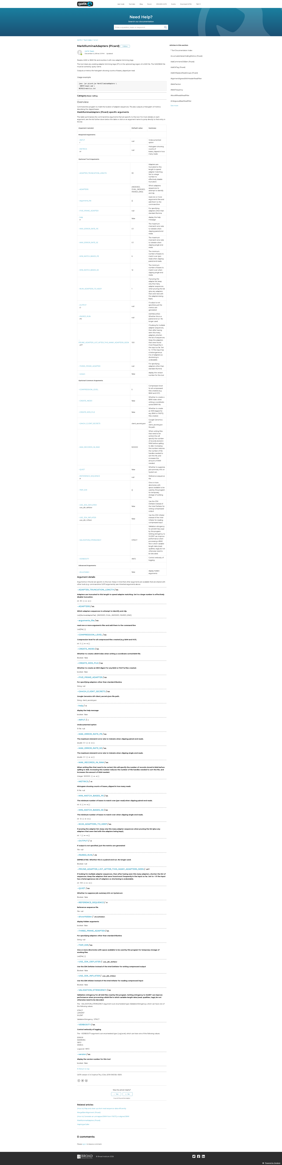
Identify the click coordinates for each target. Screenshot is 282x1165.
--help (81, 217)
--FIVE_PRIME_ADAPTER (88, 211)
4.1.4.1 (96, 40)
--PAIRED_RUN (85, 316)
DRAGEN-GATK (161, 4)
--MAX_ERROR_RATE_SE (88, 243)
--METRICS (83, 149)
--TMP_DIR (83, 490)
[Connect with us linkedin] (203, 1156)
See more (174, 106)
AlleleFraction (176, 84)
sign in (84, 1144)
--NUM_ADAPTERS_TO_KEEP (90, 289)
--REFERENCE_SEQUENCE (89, 476)
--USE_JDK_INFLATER (87, 518)
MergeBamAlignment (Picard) (88, 1112)
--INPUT (82, 140)
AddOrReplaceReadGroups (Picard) (184, 73)
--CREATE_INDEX (85, 401)
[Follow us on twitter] (193, 1156)
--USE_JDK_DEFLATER (88, 505)
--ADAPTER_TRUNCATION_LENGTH (93, 173)
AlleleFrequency (177, 90)
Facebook (78, 1082)
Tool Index (132, 4)
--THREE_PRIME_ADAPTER (89, 366)
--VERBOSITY (84, 559)
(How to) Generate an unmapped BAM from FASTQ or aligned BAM (103, 1116)
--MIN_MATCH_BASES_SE (89, 270)
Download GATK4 (186, 4)
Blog (141, 4)
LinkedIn (86, 1082)
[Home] (85, 4)
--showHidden (84, 572)
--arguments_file (85, 201)
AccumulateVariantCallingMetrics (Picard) (186, 56)
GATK (79, 40)
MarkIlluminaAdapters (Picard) (88, 1120)
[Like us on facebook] (198, 1156)
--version (82, 374)
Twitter (82, 1082)
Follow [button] (125, 46)
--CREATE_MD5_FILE (87, 412)
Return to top (83, 1069)
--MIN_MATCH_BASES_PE (89, 256)
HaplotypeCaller (83, 1124)
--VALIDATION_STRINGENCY (90, 540)
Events (173, 4)
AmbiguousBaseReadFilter (181, 101)
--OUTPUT (82, 305)
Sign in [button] (198, 4)
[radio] (116, 1094)
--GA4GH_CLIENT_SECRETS (89, 424)
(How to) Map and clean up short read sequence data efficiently (101, 1108)
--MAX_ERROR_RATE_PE (88, 229)
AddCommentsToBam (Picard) (182, 62)
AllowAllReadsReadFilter (180, 95)
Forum (149, 4)
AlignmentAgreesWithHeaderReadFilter (186, 79)
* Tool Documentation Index (181, 50)
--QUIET (82, 470)
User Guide (120, 4)
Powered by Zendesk (272, 1163)
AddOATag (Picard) (178, 67)
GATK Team (89, 51)
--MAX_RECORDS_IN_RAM (89, 447)
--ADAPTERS (83, 189)
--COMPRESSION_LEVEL (88, 390)
